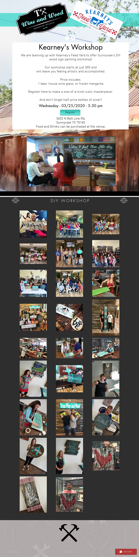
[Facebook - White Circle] (67, 38)
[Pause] (29, 183)
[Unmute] (33, 183)
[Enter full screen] (112, 183)
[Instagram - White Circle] (73, 38)
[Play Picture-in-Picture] (109, 183)
